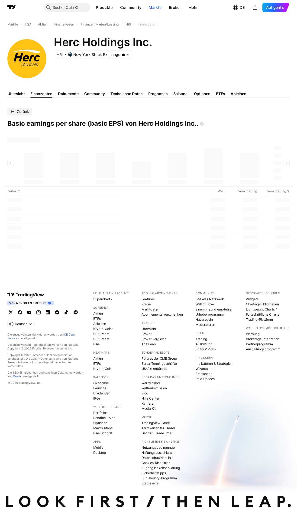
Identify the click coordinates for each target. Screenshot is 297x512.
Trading (201, 339)
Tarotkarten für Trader (158, 428)
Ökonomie (101, 383)
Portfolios (100, 413)
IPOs (96, 398)
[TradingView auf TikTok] (66, 312)
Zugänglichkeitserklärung (161, 468)
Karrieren (148, 403)
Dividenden (101, 393)
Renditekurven (104, 418)
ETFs (97, 318)
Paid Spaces (205, 379)
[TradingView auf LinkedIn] (48, 312)
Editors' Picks (206, 349)
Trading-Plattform (259, 319)
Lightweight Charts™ (261, 309)
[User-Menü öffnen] (255, 7)
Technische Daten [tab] (126, 93)
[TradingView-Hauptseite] (25, 294)
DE (242, 7)
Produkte (104, 7)
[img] (123, 54)
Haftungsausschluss (157, 452)
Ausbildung (204, 344)
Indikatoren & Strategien (214, 363)
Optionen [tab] (202, 93)
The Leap (149, 344)
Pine (96, 344)
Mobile (98, 447)
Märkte (155, 7)
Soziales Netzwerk (210, 299)
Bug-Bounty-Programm (159, 478)
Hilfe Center (150, 398)
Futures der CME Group (159, 358)
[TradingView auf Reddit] (75, 312)
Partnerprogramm (259, 344)
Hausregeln (204, 319)
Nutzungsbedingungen (159, 447)
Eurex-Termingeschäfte (159, 363)
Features (148, 299)
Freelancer (204, 374)
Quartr (17, 376)
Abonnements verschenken (162, 314)
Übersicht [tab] (16, 93)
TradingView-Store (156, 423)
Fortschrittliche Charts (262, 314)
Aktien (98, 313)
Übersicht (149, 329)
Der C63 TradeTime (156, 433)
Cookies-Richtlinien (156, 463)
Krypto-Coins (103, 329)
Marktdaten (150, 309)
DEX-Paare (101, 339)
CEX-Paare (101, 334)
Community (131, 7)
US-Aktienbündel (154, 369)
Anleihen (99, 324)
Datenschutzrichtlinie (157, 458)
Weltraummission (154, 388)
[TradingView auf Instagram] (38, 312)
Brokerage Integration (262, 339)
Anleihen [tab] (238, 93)
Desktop (99, 452)
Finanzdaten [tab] (41, 93)
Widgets (252, 299)
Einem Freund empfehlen (214, 309)
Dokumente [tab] (68, 93)
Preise (146, 304)
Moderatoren (205, 324)
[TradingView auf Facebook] (20, 312)
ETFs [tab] (220, 93)
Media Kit (149, 408)
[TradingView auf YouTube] (29, 312)
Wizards (202, 369)
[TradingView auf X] (10, 312)
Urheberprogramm (210, 314)
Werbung (253, 334)
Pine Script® (102, 433)
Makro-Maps (103, 428)
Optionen (100, 423)
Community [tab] (94, 93)
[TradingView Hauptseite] (11, 7)
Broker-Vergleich (154, 339)
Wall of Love (205, 304)
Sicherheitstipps (154, 473)
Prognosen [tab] (158, 93)
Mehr (193, 7)
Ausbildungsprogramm (263, 349)
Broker (175, 7)
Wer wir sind (151, 383)
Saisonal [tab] (180, 93)
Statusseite (150, 483)
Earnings (99, 388)
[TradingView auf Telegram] (57, 312)
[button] (116, 7)
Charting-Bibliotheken (262, 304)
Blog (145, 393)
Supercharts (102, 299)
